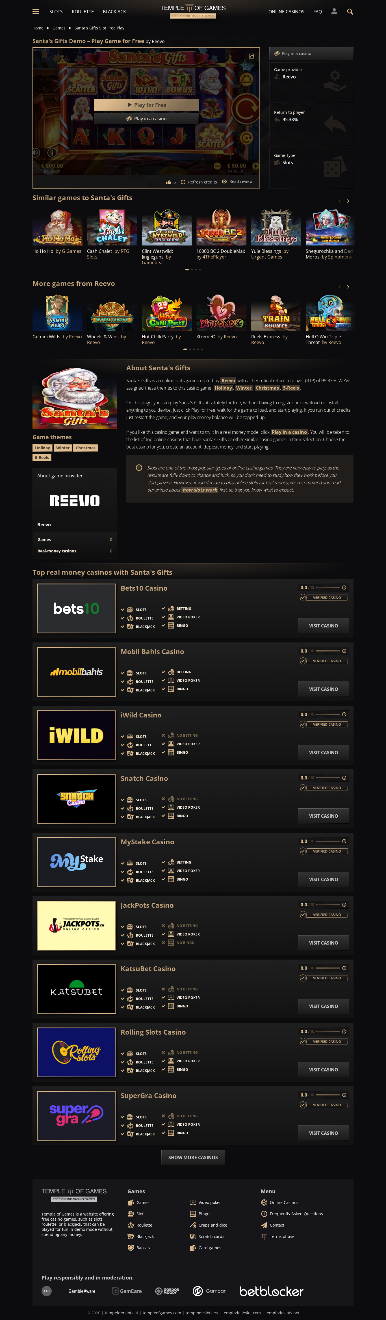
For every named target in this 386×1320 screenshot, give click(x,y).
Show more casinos (193, 1157)
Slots (56, 11)
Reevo (228, 380)
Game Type (284, 155)
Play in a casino (296, 53)
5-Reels (291, 388)
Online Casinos (286, 11)
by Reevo (155, 41)
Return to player (289, 112)
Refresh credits (202, 182)
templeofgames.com (162, 1312)
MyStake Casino (147, 841)
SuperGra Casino (149, 1095)
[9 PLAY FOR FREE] (221, 226)
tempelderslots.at (121, 1312)
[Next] (347, 201)
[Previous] (340, 201)
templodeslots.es (202, 1312)
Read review (241, 181)
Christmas (267, 388)
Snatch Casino (144, 778)
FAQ (317, 11)
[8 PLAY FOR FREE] (57, 226)
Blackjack (114, 11)
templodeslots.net (282, 1312)
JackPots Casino (147, 905)
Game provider (288, 69)
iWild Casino (141, 714)
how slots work (200, 490)
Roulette (83, 11)
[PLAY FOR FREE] (112, 226)
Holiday (223, 388)
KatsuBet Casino (148, 968)
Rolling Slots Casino (153, 1032)
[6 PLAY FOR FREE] (276, 226)
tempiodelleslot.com (241, 1312)
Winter (243, 388)
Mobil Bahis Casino (152, 651)
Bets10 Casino (144, 588)
